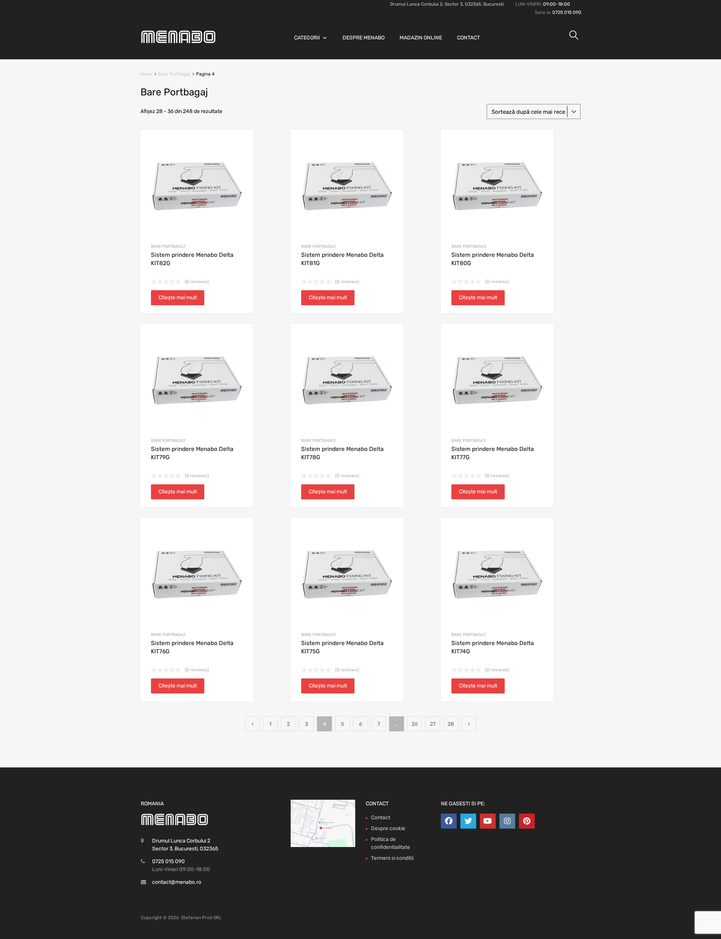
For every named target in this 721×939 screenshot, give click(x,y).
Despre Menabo (363, 38)
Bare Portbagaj (174, 74)
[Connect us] (449, 821)
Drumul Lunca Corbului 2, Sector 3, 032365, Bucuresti (447, 4)
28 (451, 724)
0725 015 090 (566, 12)
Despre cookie (388, 828)
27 (433, 724)
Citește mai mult (177, 297)
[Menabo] (178, 41)
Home (146, 74)
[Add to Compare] (240, 156)
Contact (468, 38)
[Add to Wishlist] (240, 144)
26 (415, 724)
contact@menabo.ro (176, 882)
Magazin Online (421, 38)
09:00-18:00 (556, 4)
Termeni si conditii (392, 858)
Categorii (307, 38)
